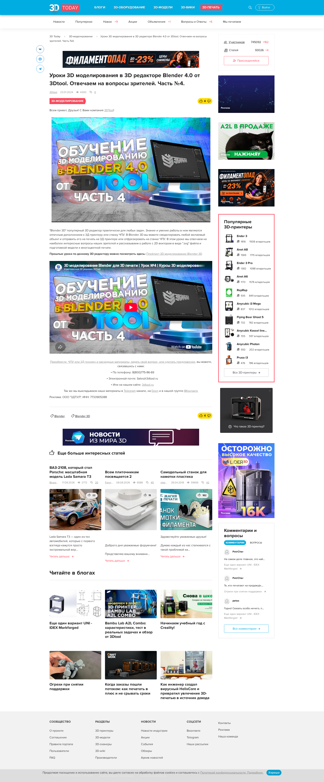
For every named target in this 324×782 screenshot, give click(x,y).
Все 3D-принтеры (244, 372)
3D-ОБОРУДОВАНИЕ (129, 7)
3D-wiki (100, 751)
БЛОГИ (99, 7)
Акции (132, 22)
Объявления (159, 22)
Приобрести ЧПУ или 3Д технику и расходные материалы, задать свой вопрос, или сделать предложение (122, 362)
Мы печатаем (232, 22)
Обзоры (146, 751)
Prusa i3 (242, 357)
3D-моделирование (81, 36)
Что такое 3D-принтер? (249, 426)
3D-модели (102, 737)
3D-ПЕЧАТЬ (211, 7)
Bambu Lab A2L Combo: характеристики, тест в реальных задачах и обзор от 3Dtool (129, 630)
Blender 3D (82, 416)
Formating (109, 482)
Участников (237, 42)
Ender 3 (242, 236)
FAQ (52, 758)
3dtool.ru (148, 385)
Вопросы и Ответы (196, 22)
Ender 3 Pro (245, 263)
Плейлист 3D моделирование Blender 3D (174, 254)
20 (96, 482)
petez (235, 600)
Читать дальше (60, 556)
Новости (59, 22)
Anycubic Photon (248, 344)
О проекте (57, 731)
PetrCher (237, 551)
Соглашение (58, 737)
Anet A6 (242, 276)
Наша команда (228, 736)
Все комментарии (244, 629)
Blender (59, 416)
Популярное (83, 22)
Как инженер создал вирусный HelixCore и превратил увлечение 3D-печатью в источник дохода (184, 691)
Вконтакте (193, 731)
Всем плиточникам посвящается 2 (122, 474)
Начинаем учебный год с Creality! (182, 625)
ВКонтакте (191, 391)
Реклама (69, 62)
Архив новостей (152, 758)
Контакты (224, 723)
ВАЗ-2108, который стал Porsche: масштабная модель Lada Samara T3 (71, 472)
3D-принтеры (104, 731)
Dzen (155, 391)
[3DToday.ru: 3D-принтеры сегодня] (64, 9)
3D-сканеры (103, 744)
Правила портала (61, 744)
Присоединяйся (248, 61)
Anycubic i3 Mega (249, 304)
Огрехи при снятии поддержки (66, 686)
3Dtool (53, 92)
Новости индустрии (154, 731)
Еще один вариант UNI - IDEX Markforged (71, 625)
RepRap (242, 290)
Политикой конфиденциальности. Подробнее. (231, 773)
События (147, 744)
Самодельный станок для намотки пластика (183, 474)
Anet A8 (242, 249)
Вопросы (256, 542)
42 (207, 482)
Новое (110, 22)
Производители (106, 758)
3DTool (108, 110)
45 (152, 482)
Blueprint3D (54, 482)
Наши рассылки (197, 744)
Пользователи (59, 751)
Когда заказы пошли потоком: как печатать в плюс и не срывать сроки (127, 689)
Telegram (130, 391)
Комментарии (235, 542)
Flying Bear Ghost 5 (250, 317)
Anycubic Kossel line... (252, 330)
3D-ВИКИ (188, 7)
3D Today (55, 36)
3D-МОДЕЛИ (163, 7)
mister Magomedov (164, 482)
